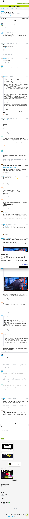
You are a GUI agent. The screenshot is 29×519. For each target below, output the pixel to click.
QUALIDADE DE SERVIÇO (9, 514)
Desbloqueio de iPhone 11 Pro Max (5, 502)
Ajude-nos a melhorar (12, 8)
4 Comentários (3, 503)
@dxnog (13, 372)
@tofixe (7, 399)
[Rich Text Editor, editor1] (14, 433)
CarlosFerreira (5, 32)
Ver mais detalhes (24, 264)
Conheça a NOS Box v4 (4, 494)
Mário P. (4, 176)
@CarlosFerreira (5, 47)
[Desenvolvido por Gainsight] (14, 508)
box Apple (2, 492)
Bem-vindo (6, 8)
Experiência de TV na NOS (4, 485)
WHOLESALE (23, 514)
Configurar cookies (14, 266)
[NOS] (3, 1)
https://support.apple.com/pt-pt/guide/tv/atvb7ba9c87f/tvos (10, 167)
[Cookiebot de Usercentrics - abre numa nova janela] (25, 251)
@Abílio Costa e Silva (5, 212)
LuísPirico (4, 58)
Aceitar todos (23, 266)
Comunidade (2, 8)
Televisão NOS (3, 486)
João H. (4, 43)
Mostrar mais (14, 480)
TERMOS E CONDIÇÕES (17, 514)
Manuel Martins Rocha (6, 238)
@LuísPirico (7, 119)
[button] (0, 3)
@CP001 (13, 177)
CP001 (4, 164)
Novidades (2, 495)
